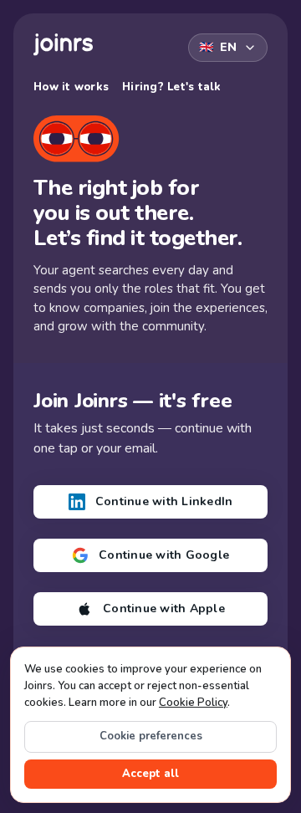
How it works (71, 87)
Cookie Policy (193, 702)
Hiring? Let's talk (172, 87)
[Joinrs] (63, 44)
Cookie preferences (150, 736)
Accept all (150, 773)
